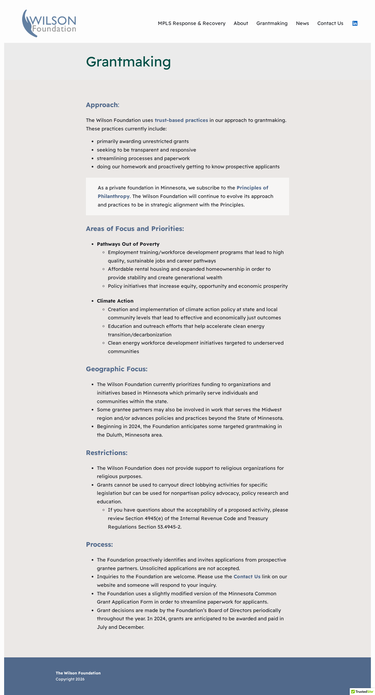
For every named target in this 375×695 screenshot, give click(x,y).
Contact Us (247, 576)
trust (161, 120)
